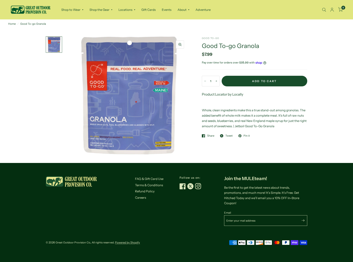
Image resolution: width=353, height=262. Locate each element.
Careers (140, 198)
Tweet (229, 135)
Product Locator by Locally (222, 94)
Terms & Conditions (149, 185)
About (182, 10)
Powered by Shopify (127, 242)
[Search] (324, 9)
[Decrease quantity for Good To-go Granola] (205, 81)
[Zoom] (180, 44)
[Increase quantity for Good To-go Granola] (216, 81)
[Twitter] (191, 186)
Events (166, 10)
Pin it (247, 135)
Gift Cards (148, 10)
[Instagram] (199, 186)
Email (227, 212)
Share (210, 135)
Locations (125, 10)
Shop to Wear (70, 10)
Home (12, 23)
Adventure (203, 10)
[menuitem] (72, 9)
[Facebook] (183, 186)
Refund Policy (145, 191)
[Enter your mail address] (303, 220)
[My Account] (332, 9)
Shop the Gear (99, 10)
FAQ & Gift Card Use (149, 179)
